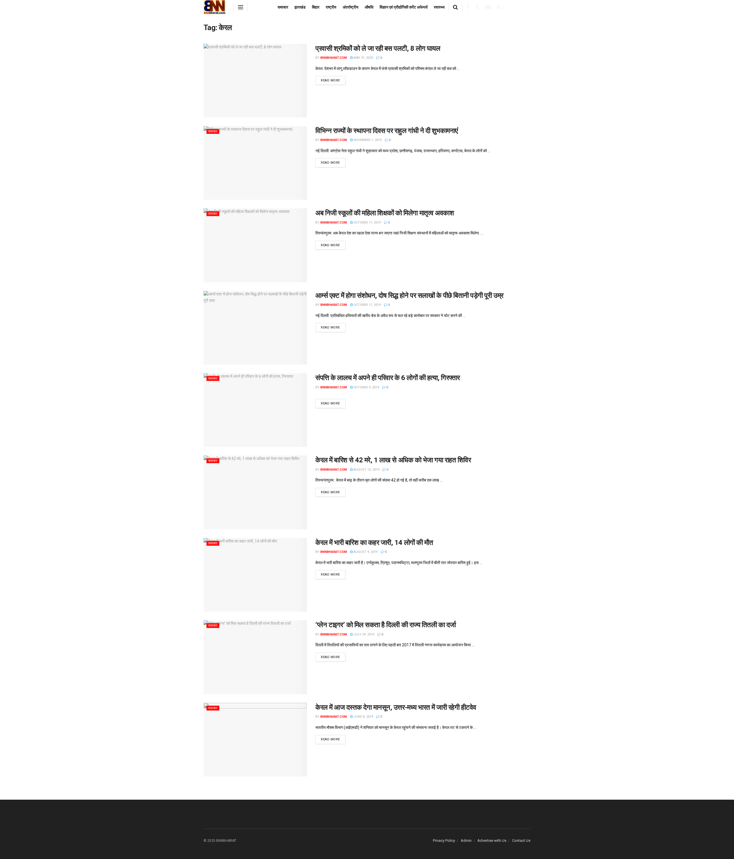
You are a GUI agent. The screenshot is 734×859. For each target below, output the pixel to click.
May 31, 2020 (363, 58)
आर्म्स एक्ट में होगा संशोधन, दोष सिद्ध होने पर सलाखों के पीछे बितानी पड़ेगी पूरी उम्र (409, 295)
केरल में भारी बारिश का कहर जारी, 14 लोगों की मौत (374, 543)
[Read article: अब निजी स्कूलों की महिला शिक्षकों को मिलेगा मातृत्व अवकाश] (255, 245)
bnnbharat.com (333, 58)
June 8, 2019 (363, 717)
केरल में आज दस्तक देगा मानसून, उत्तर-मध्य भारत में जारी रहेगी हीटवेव (395, 707)
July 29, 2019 (363, 634)
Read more (333, 80)
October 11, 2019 (367, 305)
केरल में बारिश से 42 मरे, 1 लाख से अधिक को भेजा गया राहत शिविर (393, 460)
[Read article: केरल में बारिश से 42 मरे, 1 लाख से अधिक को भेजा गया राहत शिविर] (255, 492)
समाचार (283, 7)
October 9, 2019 (366, 387)
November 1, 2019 (367, 140)
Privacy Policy (444, 840)
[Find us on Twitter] (477, 7)
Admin (466, 840)
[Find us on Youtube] (488, 7)
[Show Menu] (240, 7)
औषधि (369, 7)
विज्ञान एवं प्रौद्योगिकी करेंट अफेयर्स (403, 7)
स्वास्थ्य (439, 7)
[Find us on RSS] (499, 7)
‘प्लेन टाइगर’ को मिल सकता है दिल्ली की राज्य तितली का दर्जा (385, 625)
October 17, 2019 (367, 222)
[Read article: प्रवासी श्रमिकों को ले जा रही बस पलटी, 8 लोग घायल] (255, 81)
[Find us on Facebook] (467, 7)
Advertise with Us (491, 840)
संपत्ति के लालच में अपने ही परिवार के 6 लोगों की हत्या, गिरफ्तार (387, 378)
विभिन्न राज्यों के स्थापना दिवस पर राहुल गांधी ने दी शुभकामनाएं (386, 131)
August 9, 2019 (365, 552)
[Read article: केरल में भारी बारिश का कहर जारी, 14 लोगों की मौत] (255, 575)
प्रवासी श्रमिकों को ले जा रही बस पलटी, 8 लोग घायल (377, 48)
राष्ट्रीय (331, 7)
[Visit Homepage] (215, 7)
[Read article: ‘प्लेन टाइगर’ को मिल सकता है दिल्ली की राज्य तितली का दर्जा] (255, 657)
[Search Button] (455, 7)
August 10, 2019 (366, 469)
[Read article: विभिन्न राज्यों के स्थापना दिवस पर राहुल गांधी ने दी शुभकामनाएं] (255, 163)
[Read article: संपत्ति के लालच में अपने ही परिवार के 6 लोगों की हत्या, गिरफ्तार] (255, 410)
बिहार (315, 7)
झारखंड (300, 7)
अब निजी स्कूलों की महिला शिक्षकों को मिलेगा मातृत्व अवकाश (384, 213)
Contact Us (521, 840)
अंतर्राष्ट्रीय (350, 7)
